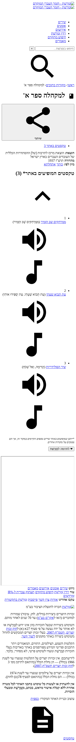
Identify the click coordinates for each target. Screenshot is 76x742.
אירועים (61, 29)
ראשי (70, 85)
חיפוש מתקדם (57, 37)
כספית (35, 698)
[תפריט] (70, 13)
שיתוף (38, 138)
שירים (62, 22)
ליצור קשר (28, 636)
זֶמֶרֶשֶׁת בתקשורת (16, 599)
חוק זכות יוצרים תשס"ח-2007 (54, 666)
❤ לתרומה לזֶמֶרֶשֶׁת (61, 448)
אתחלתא (50, 164)
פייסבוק (33, 599)
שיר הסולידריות (56, 367)
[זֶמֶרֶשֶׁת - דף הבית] (68, 607)
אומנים (61, 26)
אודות (54, 599)
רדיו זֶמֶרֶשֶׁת (58, 33)
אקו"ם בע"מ (46, 618)
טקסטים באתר (55, 146)
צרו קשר (43, 599)
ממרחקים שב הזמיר (53, 222)
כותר (60, 164)
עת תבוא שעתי (56, 294)
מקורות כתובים (55, 85)
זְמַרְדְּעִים (68, 596)
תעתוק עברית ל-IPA (21, 592)
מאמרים (60, 41)
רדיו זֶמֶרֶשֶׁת (61, 592)
